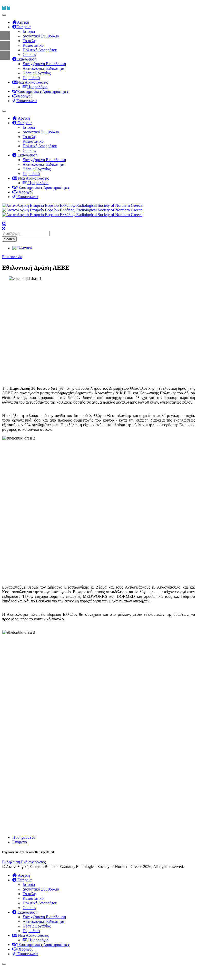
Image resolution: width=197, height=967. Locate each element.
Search (9, 239)
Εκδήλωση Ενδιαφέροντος (24, 862)
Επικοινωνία (12, 257)
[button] (4, 224)
